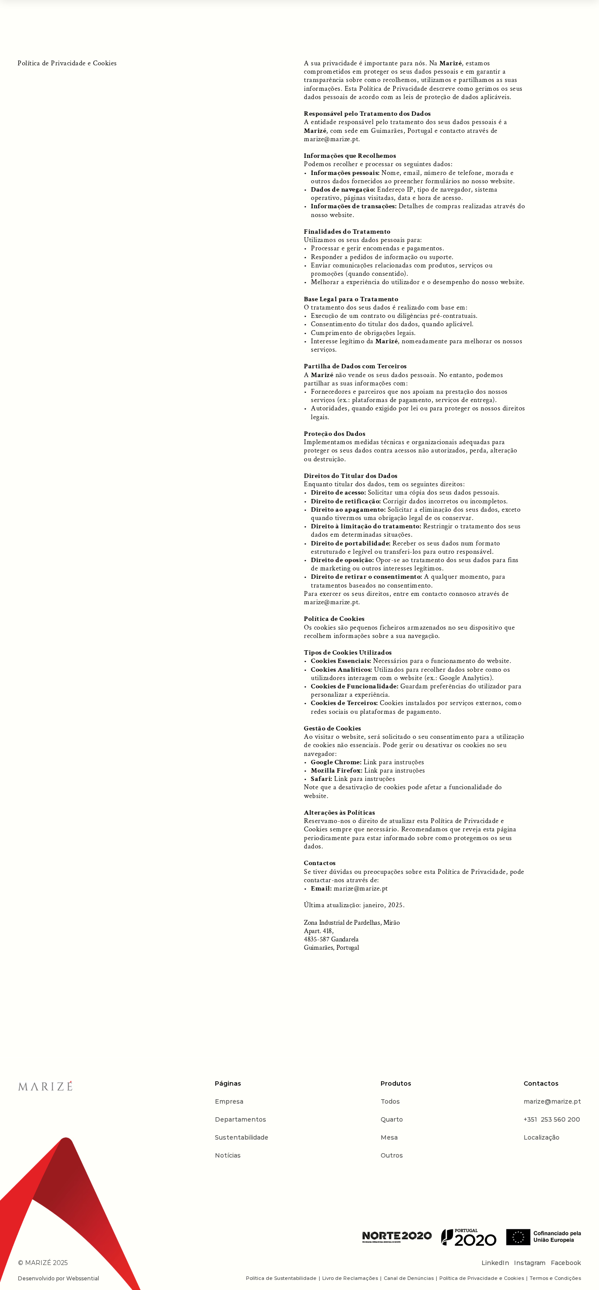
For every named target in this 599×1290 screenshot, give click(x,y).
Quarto (392, 1119)
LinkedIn (495, 1263)
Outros (392, 1155)
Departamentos (240, 1119)
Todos (390, 1101)
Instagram (530, 1263)
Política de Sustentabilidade (281, 1279)
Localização (542, 1137)
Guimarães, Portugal (402, 130)
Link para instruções (394, 762)
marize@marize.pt (331, 139)
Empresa (229, 1101)
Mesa (389, 1137)
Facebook (566, 1263)
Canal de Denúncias (409, 1279)
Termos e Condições (555, 1279)
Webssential (82, 1278)
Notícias (228, 1155)
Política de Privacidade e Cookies (481, 1279)
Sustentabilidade (241, 1137)
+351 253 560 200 (552, 1119)
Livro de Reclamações (350, 1279)
